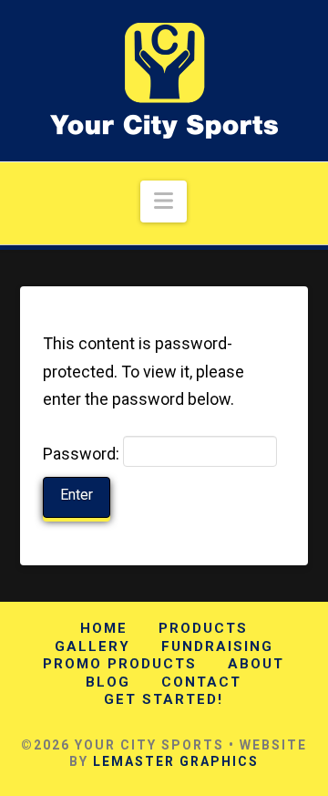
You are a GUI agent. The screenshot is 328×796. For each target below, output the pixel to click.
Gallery (92, 646)
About (256, 664)
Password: (83, 453)
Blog (108, 682)
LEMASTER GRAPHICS (176, 761)
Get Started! (163, 699)
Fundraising (217, 646)
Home (104, 628)
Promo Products (120, 664)
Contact (201, 682)
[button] (163, 202)
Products (203, 628)
